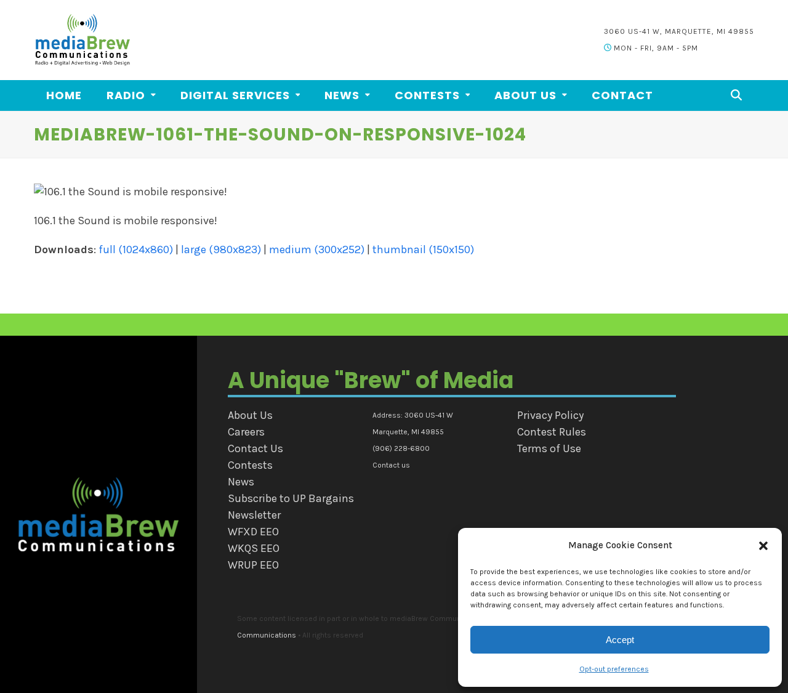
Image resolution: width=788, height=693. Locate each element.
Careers (246, 432)
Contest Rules (551, 432)
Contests (250, 465)
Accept (620, 639)
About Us (250, 415)
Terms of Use (549, 448)
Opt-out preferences (614, 669)
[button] (763, 546)
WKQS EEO (253, 548)
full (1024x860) (135, 249)
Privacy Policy (550, 415)
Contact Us (255, 448)
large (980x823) (221, 249)
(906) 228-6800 (401, 448)
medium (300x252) (316, 249)
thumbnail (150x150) (423, 249)
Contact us (391, 465)
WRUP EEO (253, 565)
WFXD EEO (253, 531)
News (241, 481)
